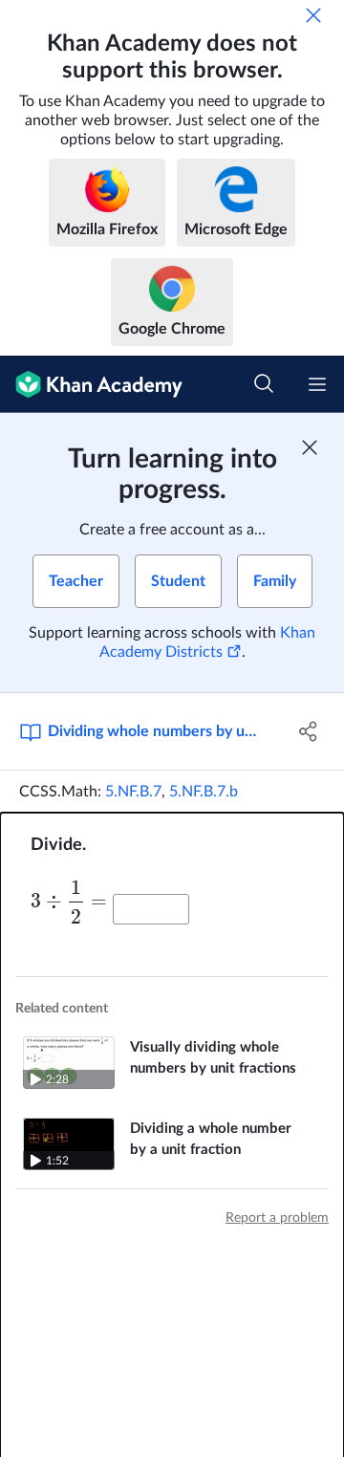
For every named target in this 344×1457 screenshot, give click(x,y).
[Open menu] (317, 384)
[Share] (308, 731)
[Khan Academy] (91, 384)
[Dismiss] (313, 15)
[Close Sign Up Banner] (309, 447)
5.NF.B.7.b (203, 791)
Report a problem (277, 1218)
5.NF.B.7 (133, 791)
